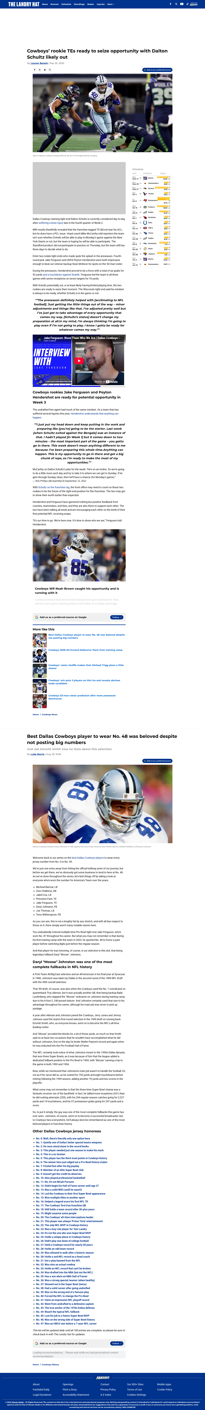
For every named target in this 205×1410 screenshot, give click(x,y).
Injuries (101, 4)
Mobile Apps (164, 1384)
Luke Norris (37, 754)
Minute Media (18, 1402)
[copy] (50, 70)
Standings (79, 4)
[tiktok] (188, 4)
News (45, 4)
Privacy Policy (108, 1389)
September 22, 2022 (75, 480)
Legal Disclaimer (42, 1394)
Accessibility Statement (76, 1394)
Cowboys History (50, 1364)
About (36, 1384)
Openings (68, 1384)
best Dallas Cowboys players (88, 857)
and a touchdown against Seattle (61, 274)
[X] (176, 4)
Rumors (55, 4)
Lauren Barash (39, 63)
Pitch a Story (70, 1389)
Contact (104, 1384)
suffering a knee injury (51, 222)
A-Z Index (105, 1394)
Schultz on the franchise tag (53, 487)
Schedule (66, 4)
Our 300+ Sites (135, 1384)
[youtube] (181, 4)
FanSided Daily (41, 1389)
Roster (90, 4)
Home (36, 714)
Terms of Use (134, 1389)
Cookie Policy (164, 1389)
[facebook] (170, 4)
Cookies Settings (136, 1394)
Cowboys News (49, 714)
